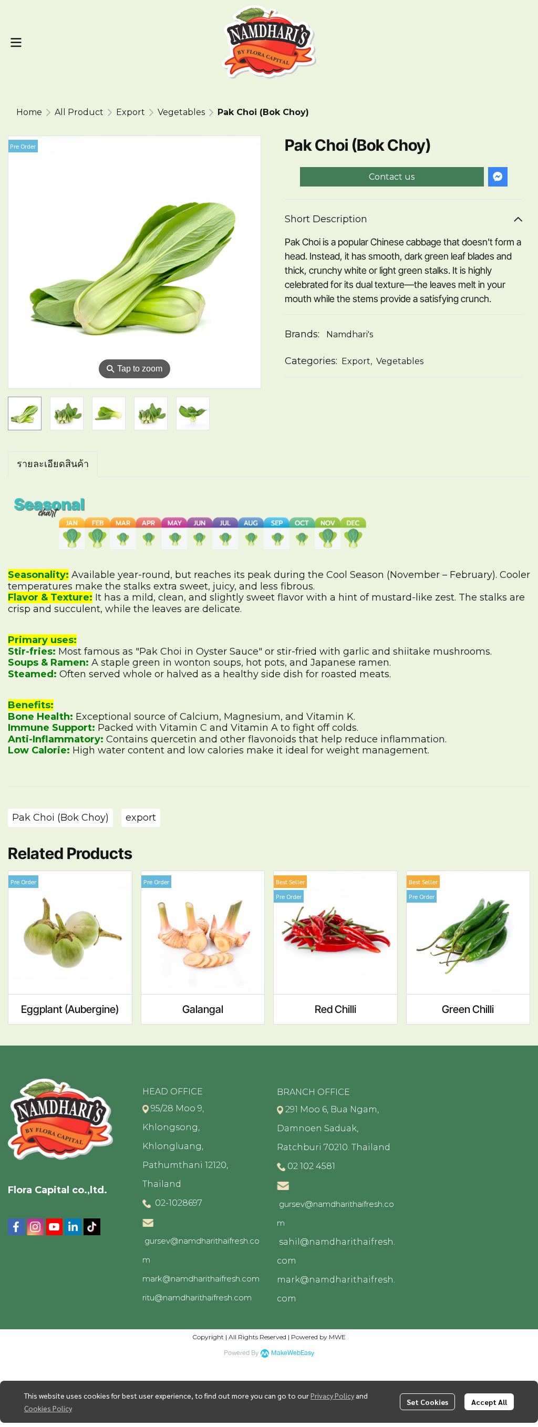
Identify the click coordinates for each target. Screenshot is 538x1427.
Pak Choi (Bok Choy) (60, 817)
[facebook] (16, 1226)
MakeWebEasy (292, 1353)
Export (130, 112)
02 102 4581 (311, 1166)
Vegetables (181, 112)
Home (29, 112)
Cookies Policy (48, 1408)
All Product (79, 112)
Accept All (489, 1402)
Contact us (392, 177)
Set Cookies (427, 1402)
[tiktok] (92, 1226)
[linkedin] (73, 1226)
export (141, 817)
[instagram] (35, 1226)
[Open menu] (15, 42)
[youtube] (54, 1226)
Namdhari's (349, 334)
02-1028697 (177, 1203)
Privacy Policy (332, 1395)
